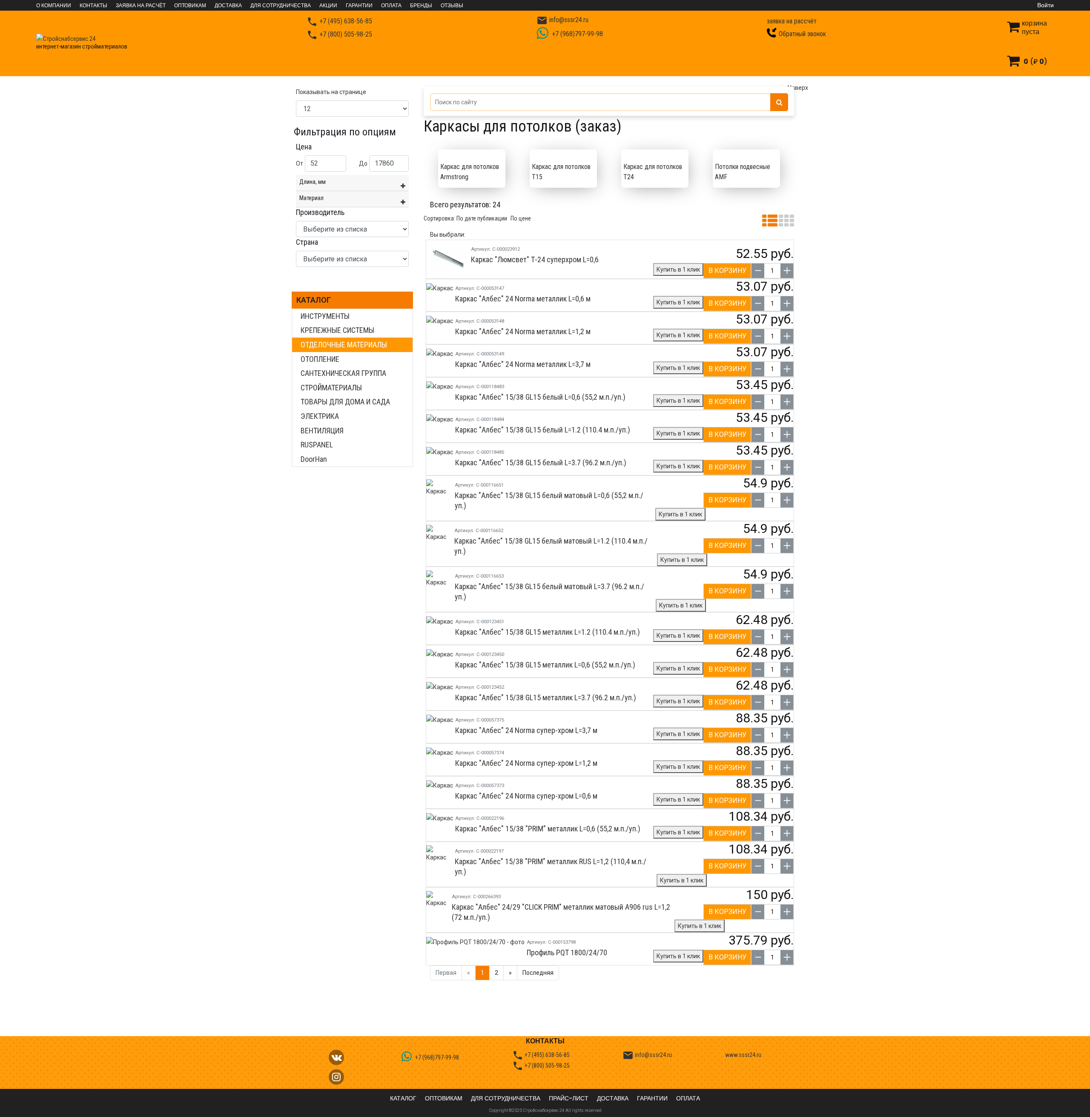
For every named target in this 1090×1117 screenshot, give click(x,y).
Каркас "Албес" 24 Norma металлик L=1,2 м (523, 331)
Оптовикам (190, 5)
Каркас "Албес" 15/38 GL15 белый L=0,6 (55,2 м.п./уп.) (540, 396)
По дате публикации (481, 218)
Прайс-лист (568, 1098)
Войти (1045, 5)
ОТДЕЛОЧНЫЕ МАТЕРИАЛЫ (344, 344)
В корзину (727, 270)
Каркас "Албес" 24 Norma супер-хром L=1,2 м (526, 763)
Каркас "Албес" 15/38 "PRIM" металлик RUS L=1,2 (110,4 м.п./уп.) (550, 866)
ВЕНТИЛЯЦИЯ (322, 430)
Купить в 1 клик (678, 269)
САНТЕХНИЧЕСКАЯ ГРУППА (343, 373)
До (363, 163)
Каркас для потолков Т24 (652, 172)
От (299, 163)
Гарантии (359, 5)
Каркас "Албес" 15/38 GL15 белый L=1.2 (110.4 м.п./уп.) (542, 429)
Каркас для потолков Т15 (561, 172)
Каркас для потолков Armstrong (469, 172)
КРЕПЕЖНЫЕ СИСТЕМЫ (337, 330)
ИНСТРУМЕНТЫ (325, 316)
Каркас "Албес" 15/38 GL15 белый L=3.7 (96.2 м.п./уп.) (540, 462)
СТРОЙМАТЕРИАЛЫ (331, 387)
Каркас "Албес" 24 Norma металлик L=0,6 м (523, 298)
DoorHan (314, 459)
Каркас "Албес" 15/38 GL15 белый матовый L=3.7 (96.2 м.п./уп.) (549, 591)
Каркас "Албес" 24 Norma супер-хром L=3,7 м (526, 730)
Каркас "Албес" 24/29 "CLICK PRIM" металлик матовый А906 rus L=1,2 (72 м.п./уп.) (561, 912)
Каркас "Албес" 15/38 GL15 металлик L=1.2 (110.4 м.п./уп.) (547, 631)
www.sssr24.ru (743, 1054)
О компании (53, 5)
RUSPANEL (317, 444)
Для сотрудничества (280, 5)
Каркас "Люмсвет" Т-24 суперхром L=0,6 (535, 259)
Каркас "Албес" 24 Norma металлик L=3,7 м (523, 364)
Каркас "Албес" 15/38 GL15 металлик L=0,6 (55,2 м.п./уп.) (545, 664)
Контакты (93, 5)
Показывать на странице (331, 92)
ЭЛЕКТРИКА (320, 416)
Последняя (538, 972)
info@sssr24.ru (562, 20)
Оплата (391, 5)
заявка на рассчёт (792, 21)
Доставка (228, 5)
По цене (521, 218)
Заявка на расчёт (141, 5)
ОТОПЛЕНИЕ (320, 359)
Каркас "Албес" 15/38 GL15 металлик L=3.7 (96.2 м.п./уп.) (545, 697)
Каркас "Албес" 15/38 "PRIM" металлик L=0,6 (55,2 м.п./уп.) (547, 828)
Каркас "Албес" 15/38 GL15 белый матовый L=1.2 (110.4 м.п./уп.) (551, 546)
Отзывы (452, 5)
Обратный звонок (802, 34)
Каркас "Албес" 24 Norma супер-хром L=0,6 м (526, 795)
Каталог (313, 300)
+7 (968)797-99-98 (576, 34)
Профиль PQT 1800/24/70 (567, 952)
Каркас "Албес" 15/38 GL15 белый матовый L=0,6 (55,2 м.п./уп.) (549, 500)
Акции (328, 5)
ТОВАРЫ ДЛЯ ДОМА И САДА (345, 401)
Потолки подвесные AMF (742, 172)
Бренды (421, 5)
